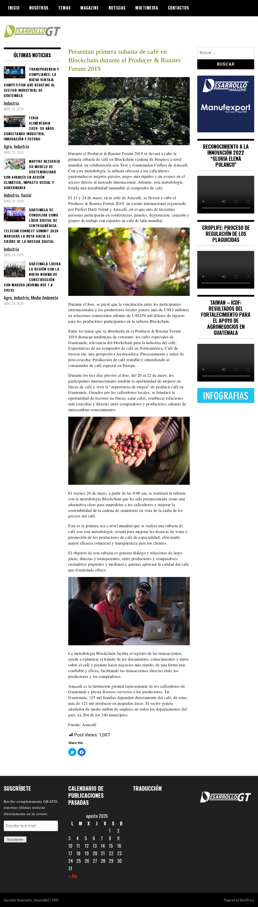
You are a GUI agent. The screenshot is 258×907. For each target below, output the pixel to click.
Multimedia (146, 8)
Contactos (178, 8)
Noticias (117, 8)
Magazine (89, 8)
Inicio (13, 8)
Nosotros (39, 8)
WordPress (247, 899)
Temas (64, 8)
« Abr (72, 876)
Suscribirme (15, 839)
